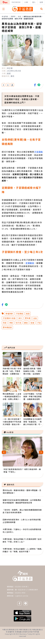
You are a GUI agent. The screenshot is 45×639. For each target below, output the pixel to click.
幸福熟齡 (5, 16)
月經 (4, 322)
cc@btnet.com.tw (21, 596)
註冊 (41, 2)
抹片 (20, 318)
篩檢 (26, 322)
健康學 (13, 16)
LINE (26, 2)
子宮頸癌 (38, 151)
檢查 (32, 322)
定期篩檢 (30, 263)
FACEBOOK (16, 2)
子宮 (39, 322)
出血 (35, 318)
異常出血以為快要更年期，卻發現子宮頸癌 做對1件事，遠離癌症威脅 (22, 17)
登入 (34, 2)
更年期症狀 (7, 327)
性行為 (18, 322)
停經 (11, 322)
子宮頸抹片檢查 (9, 318)
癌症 (19, 16)
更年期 (27, 318)
